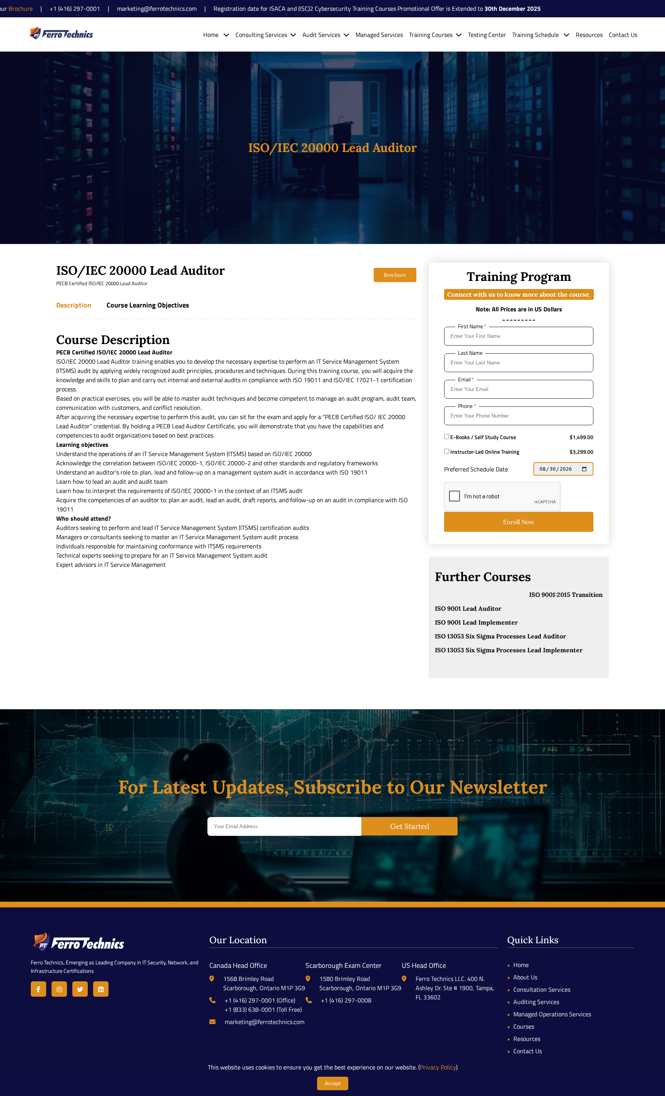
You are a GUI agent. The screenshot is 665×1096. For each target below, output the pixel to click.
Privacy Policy (438, 1067)
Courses (523, 1026)
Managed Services (379, 34)
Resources (589, 34)
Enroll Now (519, 522)
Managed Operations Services (552, 1014)
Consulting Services (261, 34)
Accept (333, 1083)
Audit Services (321, 34)
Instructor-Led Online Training (484, 452)
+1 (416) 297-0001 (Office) (260, 1000)
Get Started (409, 826)
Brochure (395, 275)
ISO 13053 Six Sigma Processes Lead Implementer (509, 650)
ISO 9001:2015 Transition (566, 594)
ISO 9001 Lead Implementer (476, 622)
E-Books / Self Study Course (482, 437)
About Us (525, 977)
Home (211, 34)
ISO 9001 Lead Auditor (468, 608)
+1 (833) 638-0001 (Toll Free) (263, 1009)
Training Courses (431, 34)
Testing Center (487, 34)
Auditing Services (536, 1001)
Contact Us (623, 34)
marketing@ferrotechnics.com (264, 1021)
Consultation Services (541, 989)
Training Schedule (536, 34)
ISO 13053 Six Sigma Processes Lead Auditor (500, 636)
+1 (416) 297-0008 (346, 1000)
